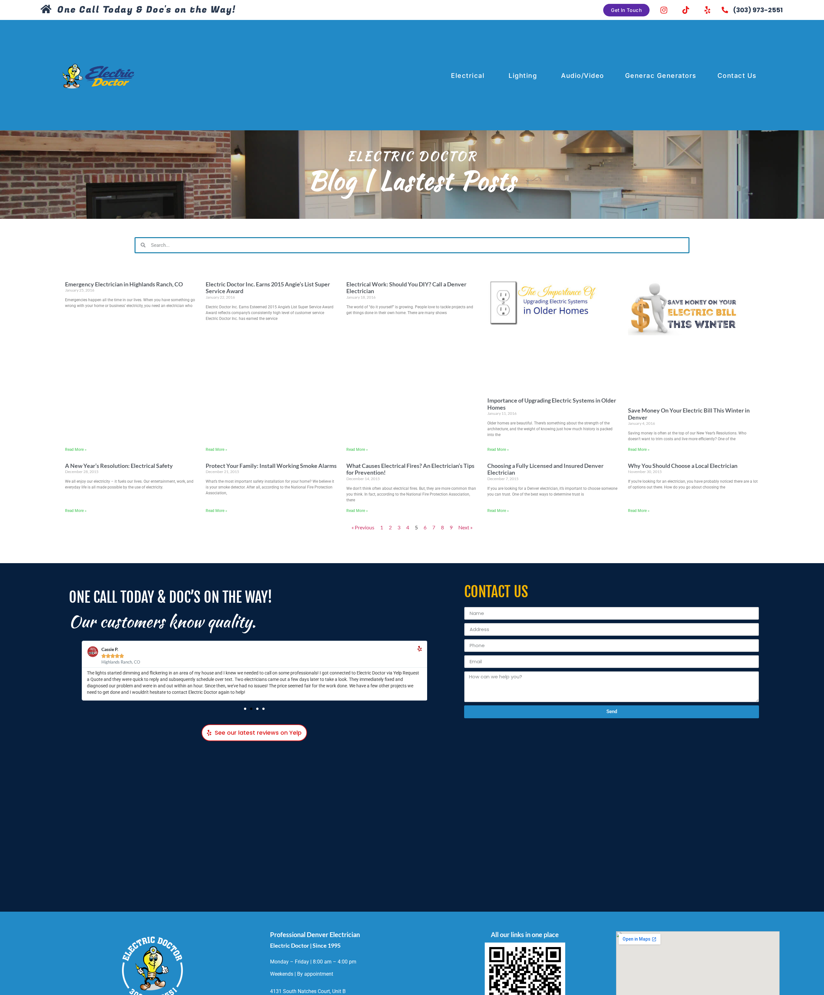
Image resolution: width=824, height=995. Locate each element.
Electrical (467, 75)
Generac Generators (661, 75)
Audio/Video (582, 75)
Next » (465, 527)
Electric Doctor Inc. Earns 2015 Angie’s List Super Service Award (268, 288)
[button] (245, 709)
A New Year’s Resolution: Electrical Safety (119, 465)
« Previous (362, 527)
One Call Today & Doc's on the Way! (146, 9)
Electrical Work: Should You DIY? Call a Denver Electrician (406, 288)
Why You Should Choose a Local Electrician (682, 465)
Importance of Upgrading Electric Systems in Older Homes (551, 404)
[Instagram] (663, 10)
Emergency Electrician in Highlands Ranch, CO (124, 284)
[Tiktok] (685, 10)
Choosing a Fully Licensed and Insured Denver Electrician (545, 469)
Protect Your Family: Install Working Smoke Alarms (271, 465)
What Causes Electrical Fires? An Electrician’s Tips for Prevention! (410, 469)
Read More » (76, 449)
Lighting (523, 75)
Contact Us (737, 75)
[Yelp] (707, 10)
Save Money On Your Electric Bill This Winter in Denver (689, 414)
